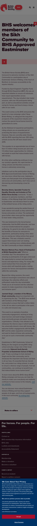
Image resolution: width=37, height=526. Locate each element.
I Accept (18, 517)
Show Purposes (19, 522)
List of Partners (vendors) (9, 512)
